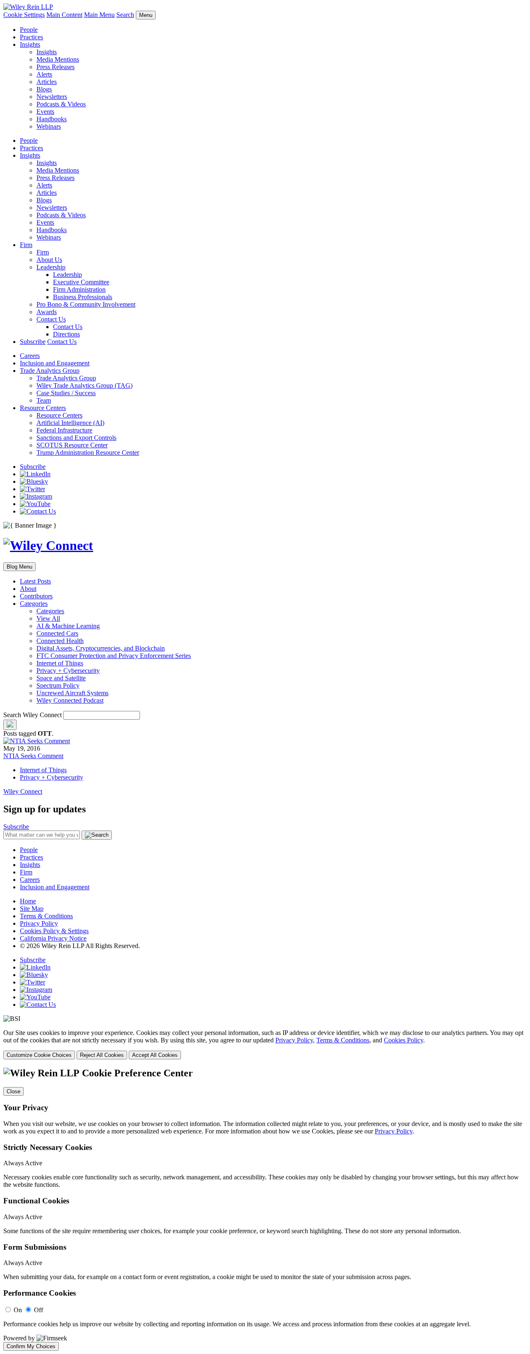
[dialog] (265, 1044)
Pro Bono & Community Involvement (85, 304)
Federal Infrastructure (64, 430)
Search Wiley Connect (32, 714)
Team (43, 400)
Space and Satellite (61, 678)
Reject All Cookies (102, 1055)
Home (28, 901)
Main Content (64, 14)
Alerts (44, 74)
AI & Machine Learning (68, 625)
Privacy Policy (39, 923)
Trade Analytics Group (50, 370)
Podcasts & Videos (61, 104)
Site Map (31, 908)
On (18, 1309)
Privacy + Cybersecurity (68, 670)
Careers (30, 355)
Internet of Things (59, 663)
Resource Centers (43, 407)
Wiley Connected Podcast (70, 700)
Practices (31, 37)
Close (13, 1091)
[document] (265, 1209)
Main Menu (99, 14)
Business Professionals (82, 296)
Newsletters (51, 96)
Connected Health (60, 640)
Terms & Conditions (46, 915)
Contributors (36, 596)
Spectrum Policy (58, 685)
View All (48, 618)
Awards (46, 311)
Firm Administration (79, 289)
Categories (34, 603)
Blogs (44, 89)
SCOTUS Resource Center (72, 445)
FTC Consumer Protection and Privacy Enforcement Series (113, 655)
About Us (49, 259)
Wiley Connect (22, 791)
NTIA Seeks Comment (33, 755)
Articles (46, 81)
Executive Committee (81, 282)
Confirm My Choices (31, 1346)
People (29, 29)
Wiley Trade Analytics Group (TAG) (84, 385)
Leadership (50, 267)
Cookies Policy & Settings (54, 930)
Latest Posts (35, 581)
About (28, 588)
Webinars (48, 126)
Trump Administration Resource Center (87, 452)
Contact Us (51, 319)
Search (125, 14)
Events (45, 111)
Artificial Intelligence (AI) (70, 422)
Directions (66, 334)
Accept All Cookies (155, 1055)
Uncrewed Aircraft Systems (72, 692)
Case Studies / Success (66, 392)
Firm (26, 244)
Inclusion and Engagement (54, 363)
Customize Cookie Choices (39, 1055)
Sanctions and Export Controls (76, 437)
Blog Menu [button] (19, 567)
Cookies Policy (403, 1040)
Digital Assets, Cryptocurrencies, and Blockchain (100, 648)
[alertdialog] (265, 1209)
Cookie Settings (24, 14)
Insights (30, 44)
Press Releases (55, 66)
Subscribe (33, 341)
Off (38, 1309)
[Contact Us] (38, 511)
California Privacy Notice (53, 938)
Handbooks (51, 118)
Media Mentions (57, 59)
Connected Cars (57, 633)
